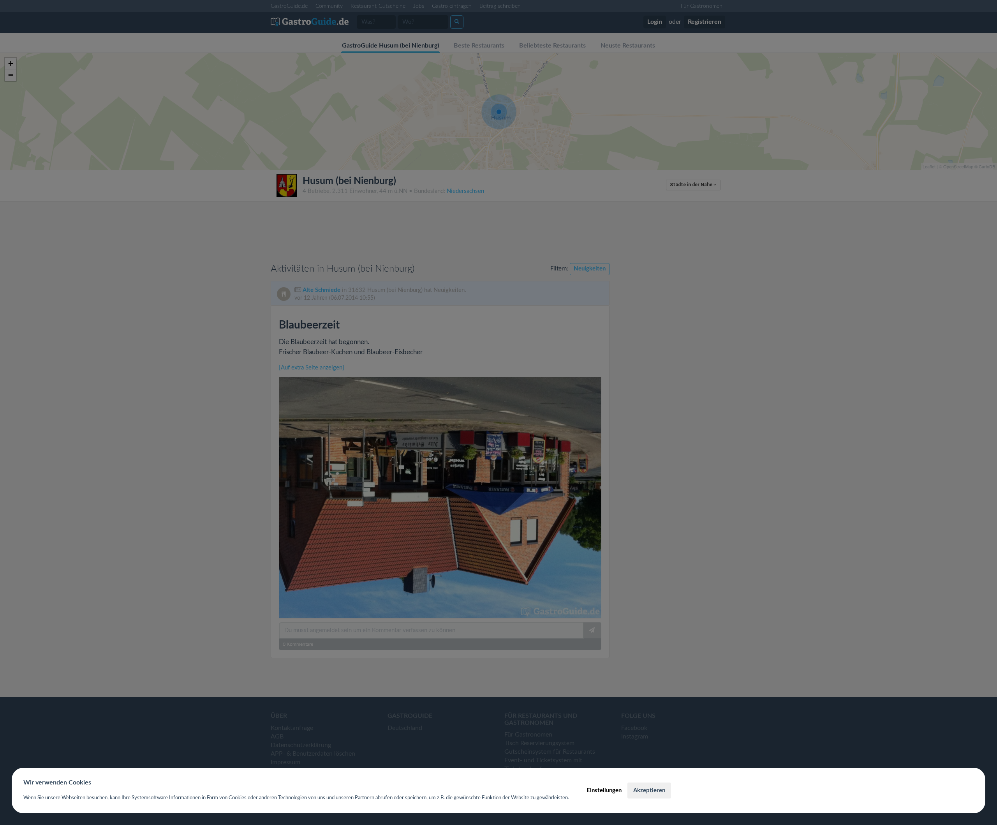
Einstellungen (604, 790)
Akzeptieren (649, 790)
